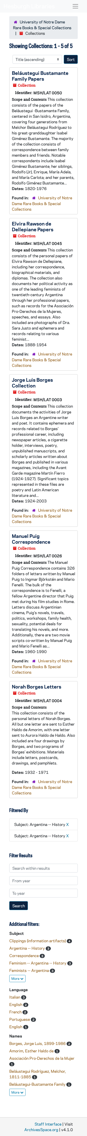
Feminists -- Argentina (29, 970)
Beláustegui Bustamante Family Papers (40, 76)
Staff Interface (48, 1123)
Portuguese (20, 1019)
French (16, 1011)
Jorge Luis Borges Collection (32, 382)
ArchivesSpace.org (41, 1129)
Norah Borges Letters (36, 686)
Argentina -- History (27, 948)
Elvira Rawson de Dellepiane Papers (32, 226)
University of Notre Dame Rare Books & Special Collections (42, 203)
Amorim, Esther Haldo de (32, 1050)
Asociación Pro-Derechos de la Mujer (41, 1058)
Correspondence (24, 955)
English (16, 1004)
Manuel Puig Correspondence (31, 539)
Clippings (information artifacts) (38, 940)
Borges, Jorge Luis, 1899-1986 (38, 1043)
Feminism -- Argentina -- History (38, 962)
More (15, 978)
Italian (15, 997)
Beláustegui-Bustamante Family (37, 1084)
